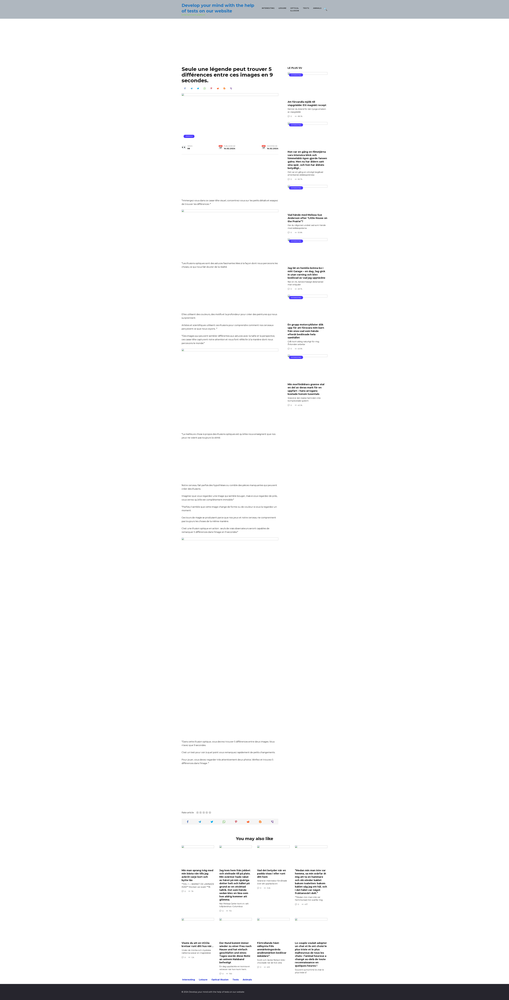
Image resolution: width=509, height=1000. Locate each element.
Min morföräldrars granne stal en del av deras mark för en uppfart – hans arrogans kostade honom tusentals (306, 389)
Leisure (282, 8)
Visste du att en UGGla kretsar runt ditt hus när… (198, 944)
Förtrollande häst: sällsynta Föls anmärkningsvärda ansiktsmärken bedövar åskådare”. (271, 949)
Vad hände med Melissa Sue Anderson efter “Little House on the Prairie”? (307, 218)
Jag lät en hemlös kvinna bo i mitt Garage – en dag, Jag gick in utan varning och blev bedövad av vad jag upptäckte (306, 273)
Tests (306, 8)
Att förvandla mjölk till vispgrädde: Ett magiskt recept (307, 103)
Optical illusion (220, 979)
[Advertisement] (254, 44)
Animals (317, 8)
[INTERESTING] (307, 96)
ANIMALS (189, 136)
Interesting (268, 8)
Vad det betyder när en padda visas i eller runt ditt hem (271, 873)
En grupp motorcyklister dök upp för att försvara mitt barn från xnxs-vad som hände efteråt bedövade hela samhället (306, 331)
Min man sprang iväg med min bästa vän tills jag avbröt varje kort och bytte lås (197, 875)
